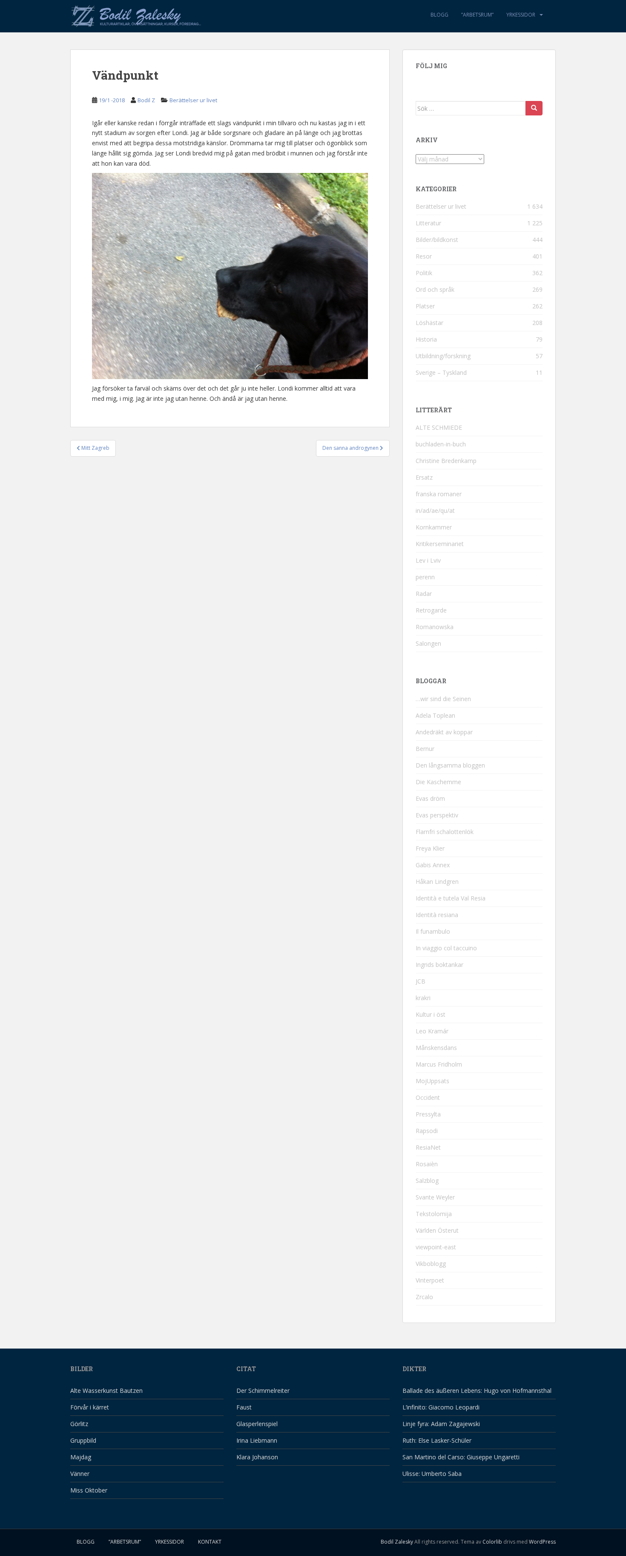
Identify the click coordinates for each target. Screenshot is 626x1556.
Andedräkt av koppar (444, 732)
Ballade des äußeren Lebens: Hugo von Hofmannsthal (476, 1390)
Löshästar (429, 323)
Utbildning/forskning (443, 356)
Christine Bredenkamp (446, 461)
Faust (244, 1407)
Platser (425, 306)
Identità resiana (437, 915)
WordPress (542, 1541)
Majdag (80, 1457)
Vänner (79, 1474)
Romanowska (435, 627)
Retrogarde (431, 610)
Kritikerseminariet (440, 544)
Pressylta (428, 1114)
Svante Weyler (435, 1197)
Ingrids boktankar (439, 965)
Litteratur (428, 223)
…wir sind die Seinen (443, 699)
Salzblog (427, 1180)
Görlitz (79, 1424)
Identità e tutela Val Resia (450, 898)
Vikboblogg (431, 1264)
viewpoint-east (436, 1247)
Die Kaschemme (438, 782)
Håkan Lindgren (437, 881)
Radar (424, 594)
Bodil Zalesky (397, 1541)
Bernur (425, 749)
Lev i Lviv (428, 560)
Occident (428, 1097)
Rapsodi (427, 1131)
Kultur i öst (430, 1014)
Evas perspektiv (437, 815)
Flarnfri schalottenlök (445, 832)
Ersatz (424, 477)
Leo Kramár (432, 1031)
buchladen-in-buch (441, 444)
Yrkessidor (520, 14)
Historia (426, 339)
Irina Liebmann (256, 1440)
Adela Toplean (435, 715)
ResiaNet (428, 1147)
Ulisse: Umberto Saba (432, 1474)
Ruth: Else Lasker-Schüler (436, 1440)
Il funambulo (433, 931)
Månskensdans (436, 1048)
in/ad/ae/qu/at (435, 510)
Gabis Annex (433, 865)
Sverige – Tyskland (441, 372)
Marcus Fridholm (439, 1064)
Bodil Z (146, 100)
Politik (424, 273)
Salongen (428, 643)
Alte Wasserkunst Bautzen (106, 1390)
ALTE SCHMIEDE (439, 427)
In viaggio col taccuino (446, 948)
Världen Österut (437, 1230)
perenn (425, 577)
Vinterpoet (430, 1280)
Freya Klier (430, 848)
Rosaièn (427, 1164)
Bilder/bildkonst (437, 240)
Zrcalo (424, 1297)
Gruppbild (83, 1440)
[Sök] (534, 108)
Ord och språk (435, 289)
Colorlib (492, 1541)
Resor (424, 256)
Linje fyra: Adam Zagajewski (441, 1424)
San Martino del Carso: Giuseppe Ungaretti (461, 1457)
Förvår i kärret (89, 1407)
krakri (423, 998)
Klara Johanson (257, 1457)
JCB (420, 981)
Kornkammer (434, 527)
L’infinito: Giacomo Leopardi (441, 1407)
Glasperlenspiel (257, 1424)
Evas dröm (430, 798)
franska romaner (439, 494)
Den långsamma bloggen (450, 765)
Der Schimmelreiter (263, 1390)
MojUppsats (432, 1081)
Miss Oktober (88, 1490)
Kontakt (209, 1541)
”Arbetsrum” (477, 14)
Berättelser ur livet (193, 100)
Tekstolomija (434, 1214)
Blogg (439, 14)
